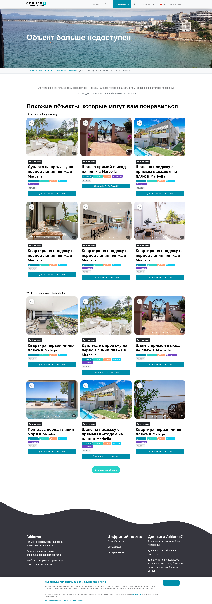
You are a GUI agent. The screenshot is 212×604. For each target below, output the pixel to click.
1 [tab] (41, 154)
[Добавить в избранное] (31, 123)
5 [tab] (55, 154)
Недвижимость (122, 4)
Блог (135, 4)
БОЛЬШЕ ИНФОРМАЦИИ (53, 193)
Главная (96, 4)
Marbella (73, 70)
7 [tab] (63, 154)
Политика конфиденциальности (56, 600)
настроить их (137, 594)
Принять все (171, 582)
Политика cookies (76, 600)
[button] (162, 4)
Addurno (33, 536)
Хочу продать (149, 4)
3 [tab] (48, 154)
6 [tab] (59, 154)
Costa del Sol (61, 70)
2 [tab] (44, 154)
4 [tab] (52, 154)
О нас (107, 4)
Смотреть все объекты (106, 469)
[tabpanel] (52, 137)
